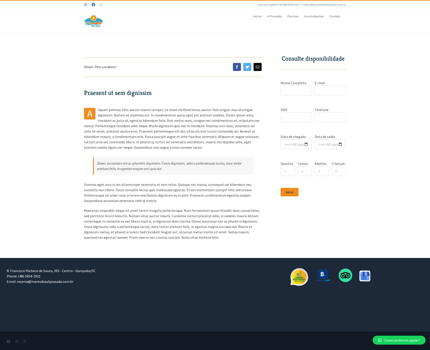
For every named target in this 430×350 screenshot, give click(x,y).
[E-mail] (257, 67)
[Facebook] (237, 67)
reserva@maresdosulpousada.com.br (324, 4)
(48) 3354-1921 (29, 276)
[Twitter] (247, 67)
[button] (399, 340)
